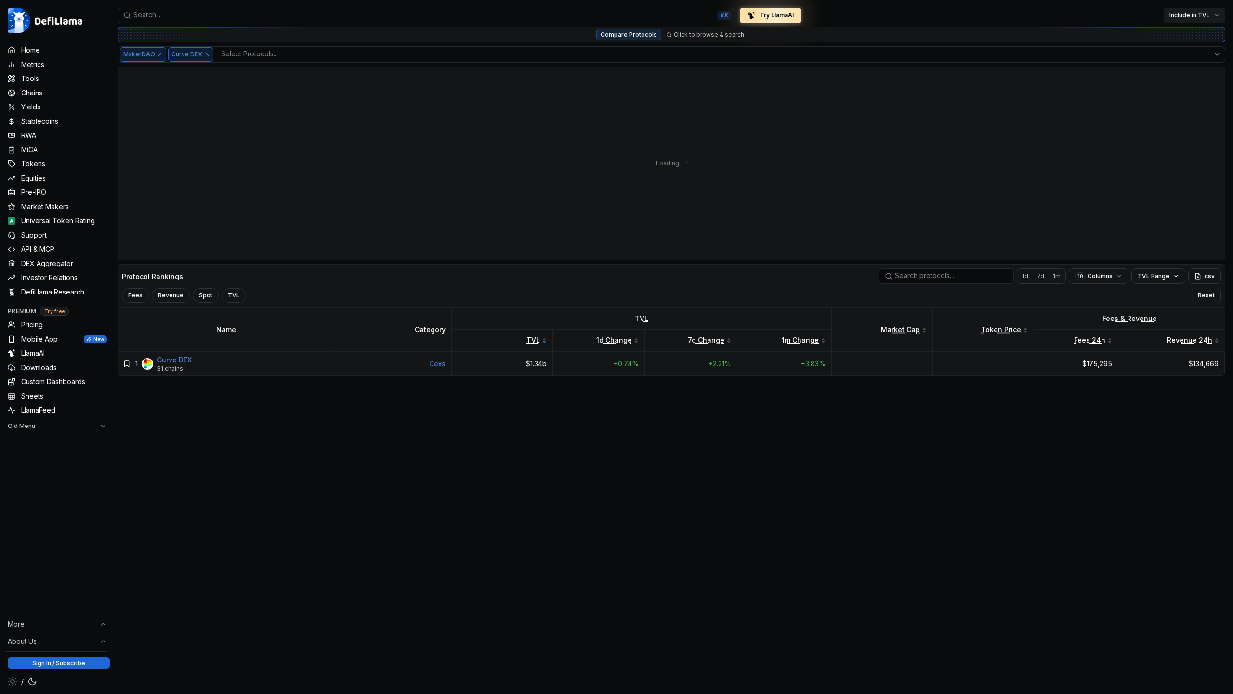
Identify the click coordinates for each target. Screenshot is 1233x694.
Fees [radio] (135, 295)
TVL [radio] (234, 295)
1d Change (614, 340)
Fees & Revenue (1129, 318)
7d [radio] (1040, 276)
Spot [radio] (205, 295)
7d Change (706, 340)
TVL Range (1153, 276)
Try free (54, 311)
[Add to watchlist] (127, 364)
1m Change (800, 340)
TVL (641, 318)
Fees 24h (1089, 340)
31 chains (170, 368)
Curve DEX (174, 360)
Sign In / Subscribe (58, 663)
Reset (1206, 295)
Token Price (1001, 329)
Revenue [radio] (171, 295)
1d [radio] (1025, 276)
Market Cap (900, 329)
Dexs (437, 364)
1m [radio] (1057, 276)
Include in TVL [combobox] (1189, 15)
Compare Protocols (629, 34)
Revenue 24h (1189, 340)
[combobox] (426, 15)
